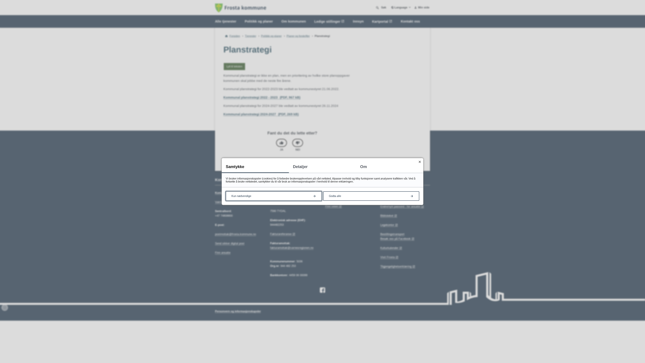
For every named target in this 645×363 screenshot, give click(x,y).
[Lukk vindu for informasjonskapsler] (420, 162)
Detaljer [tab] (300, 166)
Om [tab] (363, 166)
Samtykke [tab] (235, 166)
